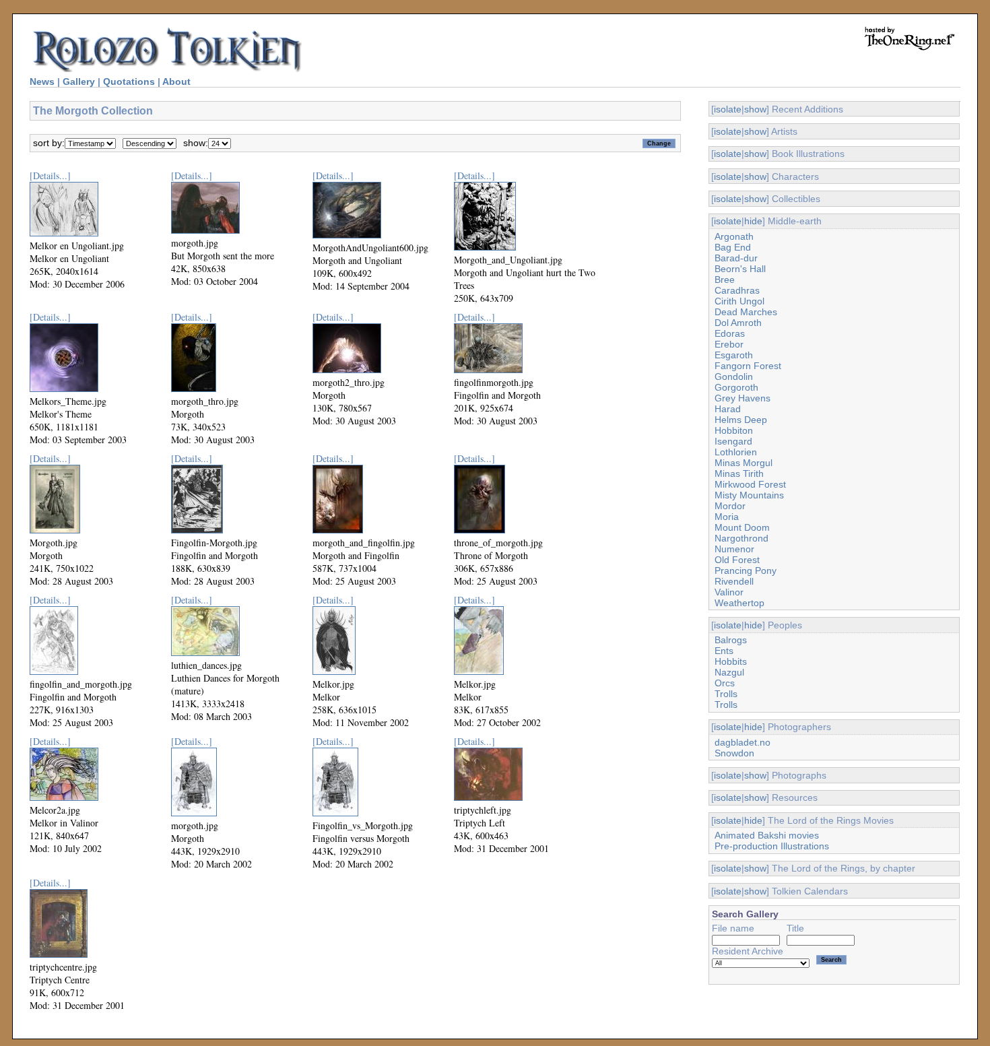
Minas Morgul (743, 462)
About (176, 81)
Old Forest (737, 559)
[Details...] (50, 175)
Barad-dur (736, 258)
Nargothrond (741, 538)
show (755, 109)
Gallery (79, 81)
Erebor (729, 344)
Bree (725, 279)
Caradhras (737, 290)
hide (753, 221)
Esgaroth (734, 355)
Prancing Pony (746, 570)
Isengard (733, 441)
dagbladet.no (742, 742)
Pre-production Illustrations (772, 846)
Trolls (726, 693)
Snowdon (734, 753)
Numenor (734, 549)
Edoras (730, 333)
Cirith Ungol (739, 301)
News (42, 81)
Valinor (729, 592)
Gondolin (734, 376)
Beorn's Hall (740, 268)
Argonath (734, 236)
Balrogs (731, 639)
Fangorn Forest (748, 365)
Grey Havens (742, 398)
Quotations (129, 81)
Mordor (730, 505)
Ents (724, 650)
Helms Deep (741, 419)
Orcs (725, 683)
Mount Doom (742, 527)
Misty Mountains (749, 495)
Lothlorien (736, 452)
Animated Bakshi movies (767, 835)
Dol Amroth (738, 322)
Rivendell (734, 581)
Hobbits (731, 661)
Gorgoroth (736, 387)
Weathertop (739, 602)
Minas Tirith (739, 473)
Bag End (733, 247)
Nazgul (729, 672)
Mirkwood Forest (750, 484)
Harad (728, 408)
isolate (727, 109)
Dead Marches (746, 311)
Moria (727, 516)
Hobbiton (734, 430)
